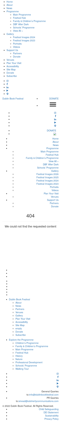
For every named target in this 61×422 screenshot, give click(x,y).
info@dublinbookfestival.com (44, 394)
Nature (18, 359)
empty (18, 328)
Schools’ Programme (23, 27)
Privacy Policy (51, 418)
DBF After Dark (21, 24)
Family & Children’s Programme (29, 21)
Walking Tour (22, 368)
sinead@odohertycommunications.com (39, 401)
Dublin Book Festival (12, 98)
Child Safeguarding (49, 409)
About (10, 4)
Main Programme (22, 14)
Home (10, 1)
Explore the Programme (21, 339)
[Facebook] (7, 84)
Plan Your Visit (14, 63)
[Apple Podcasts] (7, 93)
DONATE (54, 98)
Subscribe (12, 75)
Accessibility (13, 66)
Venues (10, 59)
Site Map (11, 69)
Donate (16, 56)
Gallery (10, 34)
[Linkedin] (7, 87)
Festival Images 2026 (47, 174)
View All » (18, 30)
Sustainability (52, 415)
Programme (13, 11)
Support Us (12, 50)
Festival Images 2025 (47, 177)
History (19, 355)
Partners (17, 53)
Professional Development (28, 362)
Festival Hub (19, 17)
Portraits (17, 43)
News (9, 8)
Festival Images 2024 (24, 37)
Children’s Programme (27, 343)
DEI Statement (51, 412)
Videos (16, 46)
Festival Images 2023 (24, 40)
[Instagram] (7, 80)
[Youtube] (7, 90)
